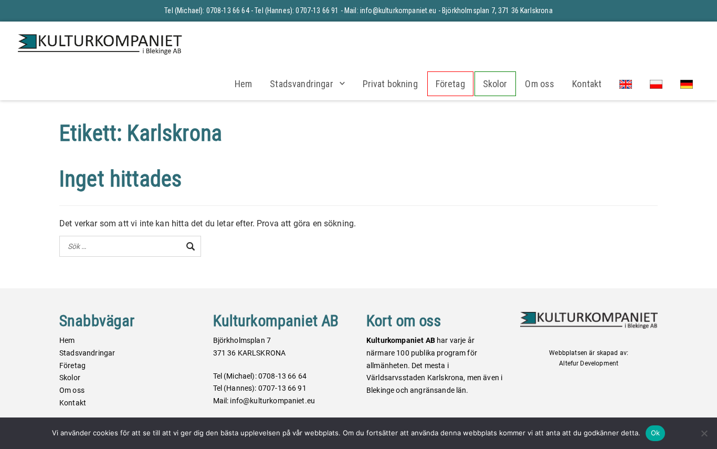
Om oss (539, 83)
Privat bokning (390, 83)
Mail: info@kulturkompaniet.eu (390, 10)
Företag (450, 83)
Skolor (495, 83)
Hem (243, 83)
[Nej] (704, 433)
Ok (655, 433)
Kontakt (587, 83)
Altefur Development (588, 363)
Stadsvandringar (301, 83)
